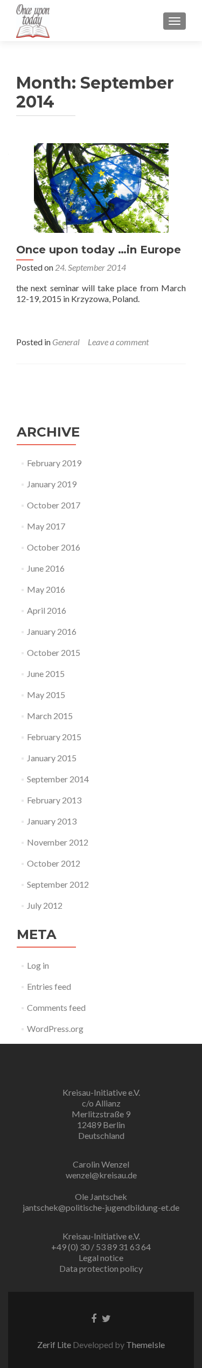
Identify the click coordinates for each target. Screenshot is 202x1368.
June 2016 (46, 568)
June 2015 (46, 673)
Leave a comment (118, 342)
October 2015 (53, 652)
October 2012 (53, 863)
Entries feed (49, 986)
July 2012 (44, 905)
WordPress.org (55, 1028)
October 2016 (53, 547)
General (66, 342)
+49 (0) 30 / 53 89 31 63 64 (101, 1247)
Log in (38, 965)
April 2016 (46, 610)
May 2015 (46, 694)
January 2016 (51, 631)
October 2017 (53, 505)
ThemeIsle (145, 1344)
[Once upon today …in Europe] (101, 187)
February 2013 (54, 800)
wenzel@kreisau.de (101, 1175)
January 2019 (51, 484)
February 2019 (54, 463)
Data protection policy (101, 1268)
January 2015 (51, 758)
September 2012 (58, 884)
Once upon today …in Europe (98, 249)
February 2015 (54, 737)
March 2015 (50, 715)
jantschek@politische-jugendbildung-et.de (101, 1207)
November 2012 (57, 842)
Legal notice (101, 1257)
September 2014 (58, 779)
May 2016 (46, 589)
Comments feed (56, 1007)
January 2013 (51, 821)
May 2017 (46, 526)
